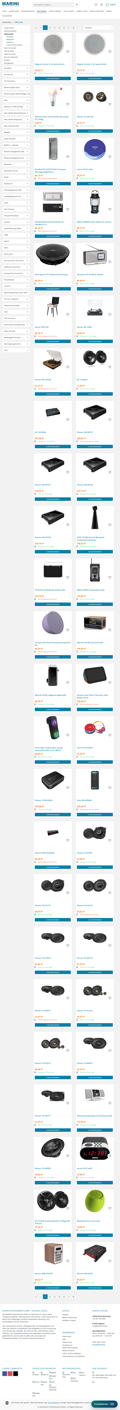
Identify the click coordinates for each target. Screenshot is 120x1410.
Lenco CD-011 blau (85, 169)
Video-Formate (9, 331)
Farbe (6, 203)
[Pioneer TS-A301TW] (95, 96)
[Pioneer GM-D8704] (95, 464)
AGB (64, 1339)
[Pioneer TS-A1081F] (95, 833)
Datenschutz (67, 1342)
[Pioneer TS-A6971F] (95, 938)
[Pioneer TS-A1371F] (53, 885)
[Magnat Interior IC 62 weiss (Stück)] (53, 44)
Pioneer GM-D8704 (85, 485)
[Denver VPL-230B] (95, 307)
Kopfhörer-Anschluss (12, 267)
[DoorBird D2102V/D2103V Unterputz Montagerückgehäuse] (53, 149)
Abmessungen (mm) (12, 87)
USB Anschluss (9, 318)
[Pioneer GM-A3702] (95, 1253)
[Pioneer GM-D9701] (53, 464)
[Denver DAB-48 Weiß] (53, 1253)
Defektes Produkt (69, 1320)
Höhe (6, 248)
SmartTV (7, 286)
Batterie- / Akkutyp (11, 145)
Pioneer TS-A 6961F (43, 958)
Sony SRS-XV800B (84, 800)
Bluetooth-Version (11, 171)
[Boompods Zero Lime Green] (95, 1201)
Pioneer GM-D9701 (43, 485)
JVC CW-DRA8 (40, 432)
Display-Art (8, 183)
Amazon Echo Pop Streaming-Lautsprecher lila (53, 643)
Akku (6, 100)
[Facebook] (4, 1373)
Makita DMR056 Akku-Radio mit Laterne (94, 222)
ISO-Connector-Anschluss (14, 260)
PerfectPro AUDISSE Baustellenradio (50, 590)
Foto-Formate (9, 209)
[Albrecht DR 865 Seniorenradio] (95, 622)
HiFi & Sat (10, 39)
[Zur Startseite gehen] (10, 4)
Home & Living (9, 54)
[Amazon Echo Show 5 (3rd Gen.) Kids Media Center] (95, 675)
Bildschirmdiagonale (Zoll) (14, 151)
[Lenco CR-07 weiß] (95, 1148)
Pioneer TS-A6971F (85, 958)
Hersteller (8, 68)
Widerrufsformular (69, 1317)
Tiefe (6, 312)
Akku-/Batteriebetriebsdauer (15, 113)
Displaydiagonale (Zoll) (13, 190)
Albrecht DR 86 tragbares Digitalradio (50, 695)
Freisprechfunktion (11, 216)
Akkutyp (7, 132)
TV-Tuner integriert (11, 299)
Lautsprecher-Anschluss (13, 273)
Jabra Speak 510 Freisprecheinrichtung (51, 274)
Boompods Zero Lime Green (88, 1221)
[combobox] (53, 4)
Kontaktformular (98, 1344)
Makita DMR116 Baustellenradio (91, 590)
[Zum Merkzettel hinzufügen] (67, 51)
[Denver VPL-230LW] (53, 359)
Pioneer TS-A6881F (85, 1063)
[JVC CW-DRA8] (53, 412)
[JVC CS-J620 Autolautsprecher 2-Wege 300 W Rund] (53, 1201)
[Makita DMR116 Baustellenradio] (95, 570)
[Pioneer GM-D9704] (53, 517)
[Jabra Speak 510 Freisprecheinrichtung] (53, 254)
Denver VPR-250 (42, 327)
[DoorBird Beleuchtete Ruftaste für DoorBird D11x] (53, 202)
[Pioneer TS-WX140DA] (53, 780)
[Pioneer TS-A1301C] (95, 990)
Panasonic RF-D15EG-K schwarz (90, 274)
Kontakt (65, 1314)
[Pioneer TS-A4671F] (53, 1095)
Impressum (66, 1336)
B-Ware (7, 60)
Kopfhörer (10, 42)
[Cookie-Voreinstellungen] (7, 1403)
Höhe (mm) (8, 254)
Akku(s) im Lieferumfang (13, 107)
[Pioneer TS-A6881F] (95, 1043)
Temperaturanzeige (11, 305)
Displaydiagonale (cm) (12, 196)
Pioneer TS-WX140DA (44, 800)
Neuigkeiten (9, 63)
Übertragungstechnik (12, 344)
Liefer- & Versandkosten (71, 1353)
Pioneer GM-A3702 (85, 1273)
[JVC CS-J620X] (95, 359)
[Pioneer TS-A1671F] (95, 885)
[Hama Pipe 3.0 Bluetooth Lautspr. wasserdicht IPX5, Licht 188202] (53, 727)
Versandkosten (53, 1402)
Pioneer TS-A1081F (85, 853)
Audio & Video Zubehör (14, 45)
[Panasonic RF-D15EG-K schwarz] (95, 254)
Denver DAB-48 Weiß (44, 1273)
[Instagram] (10, 1373)
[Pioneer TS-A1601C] (53, 1043)
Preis (6, 350)
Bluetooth (7, 164)
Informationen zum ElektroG (73, 1356)
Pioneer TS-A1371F (43, 905)
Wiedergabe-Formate (12, 337)
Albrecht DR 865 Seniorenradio (90, 642)
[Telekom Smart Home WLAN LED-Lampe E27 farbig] (53, 96)
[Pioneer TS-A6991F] (53, 990)
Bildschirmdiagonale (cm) (14, 158)
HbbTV (6, 241)
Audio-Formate (9, 139)
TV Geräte (9, 37)
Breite (6, 177)
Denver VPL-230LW (43, 379)
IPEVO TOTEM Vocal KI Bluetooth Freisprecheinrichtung (90, 538)
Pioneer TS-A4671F (43, 1116)
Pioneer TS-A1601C (43, 1063)
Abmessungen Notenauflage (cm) (17, 94)
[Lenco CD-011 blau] (95, 149)
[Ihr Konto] (101, 4)
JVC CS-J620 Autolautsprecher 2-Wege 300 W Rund (52, 1222)
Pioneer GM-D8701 (85, 432)
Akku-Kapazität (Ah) (11, 126)
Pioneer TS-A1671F (85, 905)
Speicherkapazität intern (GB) (15, 292)
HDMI (6, 235)
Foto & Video (9, 51)
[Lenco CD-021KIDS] (95, 727)
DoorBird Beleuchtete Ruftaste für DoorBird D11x (49, 223)
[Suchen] (76, 4)
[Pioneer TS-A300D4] (53, 1148)
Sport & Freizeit (10, 48)
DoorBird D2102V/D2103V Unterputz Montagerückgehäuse (50, 170)
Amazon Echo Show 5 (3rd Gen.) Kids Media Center (92, 696)
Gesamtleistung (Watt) (12, 228)
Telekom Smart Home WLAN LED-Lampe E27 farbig (51, 118)
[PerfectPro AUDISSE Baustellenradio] (53, 570)
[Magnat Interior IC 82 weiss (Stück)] (95, 44)
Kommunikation (10, 31)
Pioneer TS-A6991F (43, 1010)
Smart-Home (9, 28)
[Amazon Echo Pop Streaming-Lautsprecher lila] (53, 622)
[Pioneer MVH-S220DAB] (53, 833)
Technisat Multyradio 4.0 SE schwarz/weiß (94, 1116)
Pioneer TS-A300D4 (43, 1168)
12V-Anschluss (9, 81)
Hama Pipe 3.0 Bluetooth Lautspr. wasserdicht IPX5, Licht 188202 (49, 749)
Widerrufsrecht (68, 1350)
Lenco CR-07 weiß (84, 1168)
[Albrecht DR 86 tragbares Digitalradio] (53, 675)
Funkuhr (7, 222)
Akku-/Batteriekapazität (13, 119)
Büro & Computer (11, 57)
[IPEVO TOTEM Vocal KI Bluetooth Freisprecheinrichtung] (95, 517)
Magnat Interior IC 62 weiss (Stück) (49, 64)
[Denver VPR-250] (53, 307)
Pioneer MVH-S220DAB (44, 853)
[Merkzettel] (96, 4)
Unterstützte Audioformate (14, 325)
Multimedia (8, 34)
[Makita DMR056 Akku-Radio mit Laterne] (95, 202)
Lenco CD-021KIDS (85, 748)
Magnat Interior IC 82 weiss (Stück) (92, 64)
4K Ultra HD (8, 74)
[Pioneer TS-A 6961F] (53, 938)
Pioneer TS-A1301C (85, 1010)
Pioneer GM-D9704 (43, 537)
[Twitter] (15, 1373)
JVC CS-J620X (82, 379)
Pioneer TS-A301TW (85, 117)
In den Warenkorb (52, 78)
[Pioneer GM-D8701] (95, 412)
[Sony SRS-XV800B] (95, 780)
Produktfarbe (9, 280)
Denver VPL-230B (84, 327)
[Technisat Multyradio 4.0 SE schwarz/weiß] (95, 1095)
